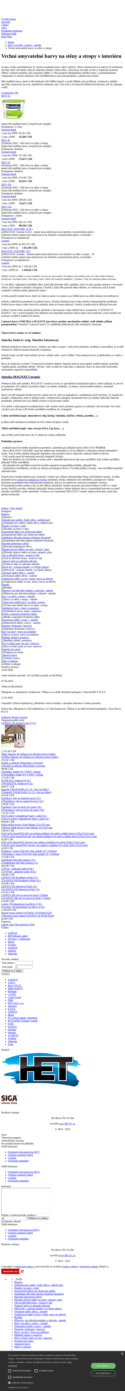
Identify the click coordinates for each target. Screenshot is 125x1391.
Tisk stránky (16, 508)
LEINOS (12, 933)
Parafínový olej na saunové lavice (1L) (21, 798)
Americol (12, 947)
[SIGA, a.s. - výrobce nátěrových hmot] (9, 1106)
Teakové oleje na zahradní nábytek (19, 561)
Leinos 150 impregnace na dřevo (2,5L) (21, 904)
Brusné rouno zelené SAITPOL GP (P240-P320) (26, 912)
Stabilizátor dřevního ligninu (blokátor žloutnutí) (26, 537)
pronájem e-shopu (89, 1266)
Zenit (10, 1044)
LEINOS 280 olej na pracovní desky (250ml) (24, 895)
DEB (10, 1000)
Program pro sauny (11, 649)
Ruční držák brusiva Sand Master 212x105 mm (25, 824)
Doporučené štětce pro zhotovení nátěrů (21, 531)
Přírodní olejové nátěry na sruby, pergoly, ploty (25, 549)
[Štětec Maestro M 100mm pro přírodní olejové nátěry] (29, 757)
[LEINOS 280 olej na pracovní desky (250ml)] (25, 898)
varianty (5, 240)
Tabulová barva (9, 655)
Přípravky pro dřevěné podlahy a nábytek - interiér (27, 590)
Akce (4, 27)
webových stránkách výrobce (32, 479)
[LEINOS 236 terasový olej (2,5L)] (13, 748)
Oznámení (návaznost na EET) (24, 1152)
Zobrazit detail (8, 129)
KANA (12, 1009)
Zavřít (18, 1279)
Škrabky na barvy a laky (13, 525)
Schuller (12, 1029)
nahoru (4, 508)
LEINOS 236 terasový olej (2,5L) (18, 723)
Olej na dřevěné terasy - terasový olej (20, 555)
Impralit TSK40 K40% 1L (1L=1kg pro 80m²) (25, 789)
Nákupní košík (8, 33)
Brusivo (5, 514)
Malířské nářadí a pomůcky (15, 637)
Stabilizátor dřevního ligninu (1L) (18, 860)
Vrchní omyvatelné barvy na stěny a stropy (23, 602)
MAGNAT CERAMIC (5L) (16, 251)
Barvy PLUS (14, 985)
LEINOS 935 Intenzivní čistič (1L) (19, 886)
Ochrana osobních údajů (20, 1155)
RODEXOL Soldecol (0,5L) (16, 780)
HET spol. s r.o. (16, 1003)
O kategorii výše (9, 92)
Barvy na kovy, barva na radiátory (18, 631)
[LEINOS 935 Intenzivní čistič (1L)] (20, 889)
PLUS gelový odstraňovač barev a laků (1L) (24, 815)
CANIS (12, 994)
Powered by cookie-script (18, 1388)
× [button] (122, 1354)
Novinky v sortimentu (19, 939)
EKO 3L (5, 140)
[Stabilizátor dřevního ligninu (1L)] (19, 862)
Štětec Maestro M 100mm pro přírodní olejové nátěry (28, 754)
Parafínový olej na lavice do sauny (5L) (21, 807)
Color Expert (14, 997)
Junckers (12, 1006)
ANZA (11, 982)
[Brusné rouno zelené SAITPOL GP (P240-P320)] (27, 915)
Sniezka (12, 950)
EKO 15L (6, 206)
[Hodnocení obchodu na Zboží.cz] (13, 1273)
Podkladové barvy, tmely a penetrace (20, 608)
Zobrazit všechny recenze (14, 717)
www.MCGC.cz (66, 1123)
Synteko (12, 944)
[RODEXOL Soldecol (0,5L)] (17, 783)
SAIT (11, 1023)
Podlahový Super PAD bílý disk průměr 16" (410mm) (29, 851)
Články (5, 25)
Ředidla (5, 584)
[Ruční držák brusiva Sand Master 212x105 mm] (26, 827)
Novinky (5, 22)
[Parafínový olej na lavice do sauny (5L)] (22, 810)
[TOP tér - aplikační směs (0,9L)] (18, 871)
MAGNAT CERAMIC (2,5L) (17, 229)
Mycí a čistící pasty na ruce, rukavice (20, 643)
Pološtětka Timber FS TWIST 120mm (21, 771)
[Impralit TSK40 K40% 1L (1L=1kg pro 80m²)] (26, 792)
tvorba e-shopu (69, 1266)
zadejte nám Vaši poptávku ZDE (18, 924)
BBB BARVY (15, 988)
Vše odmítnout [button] (103, 1373)
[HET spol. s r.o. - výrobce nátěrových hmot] (42, 1086)
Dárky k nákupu (9, 661)
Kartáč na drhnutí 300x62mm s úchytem (22, 763)
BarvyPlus (6, 36)
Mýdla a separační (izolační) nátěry (19, 614)
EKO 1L (5, 95)
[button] (43, 1382)
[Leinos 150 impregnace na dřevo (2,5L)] (23, 907)
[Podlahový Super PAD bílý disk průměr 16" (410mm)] (30, 854)
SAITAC (12, 1026)
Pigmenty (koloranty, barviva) (16, 625)
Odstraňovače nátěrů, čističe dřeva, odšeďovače (25, 520)
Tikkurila (12, 953)
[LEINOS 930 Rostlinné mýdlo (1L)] (21, 880)
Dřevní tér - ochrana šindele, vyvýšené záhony (25, 567)
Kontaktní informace (11, 30)
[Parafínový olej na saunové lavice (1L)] (22, 801)
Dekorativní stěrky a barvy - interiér (19, 620)
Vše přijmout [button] (103, 1366)
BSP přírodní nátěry (18, 936)
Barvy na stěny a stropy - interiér (18, 596)
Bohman (12, 991)
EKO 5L (5, 162)
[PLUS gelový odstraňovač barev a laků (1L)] (25, 818)
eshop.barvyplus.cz (25, 1266)
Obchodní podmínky (18, 1160)
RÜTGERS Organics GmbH (23, 1020)
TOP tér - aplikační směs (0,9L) (17, 868)
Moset (11, 942)
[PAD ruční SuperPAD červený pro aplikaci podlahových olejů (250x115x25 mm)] (44, 845)
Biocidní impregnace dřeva (15, 543)
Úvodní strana (8, 19)
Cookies (12, 1158)
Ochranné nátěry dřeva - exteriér (18, 572)
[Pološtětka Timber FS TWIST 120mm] (22, 774)
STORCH (13, 1035)
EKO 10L (6, 184)
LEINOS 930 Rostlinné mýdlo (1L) (19, 877)
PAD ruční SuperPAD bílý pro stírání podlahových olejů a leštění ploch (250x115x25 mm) (47, 833)
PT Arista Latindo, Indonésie (22, 1017)
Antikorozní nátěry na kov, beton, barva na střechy (27, 578)
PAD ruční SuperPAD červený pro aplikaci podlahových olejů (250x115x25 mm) (43, 842)
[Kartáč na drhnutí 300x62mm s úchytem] (23, 765)
